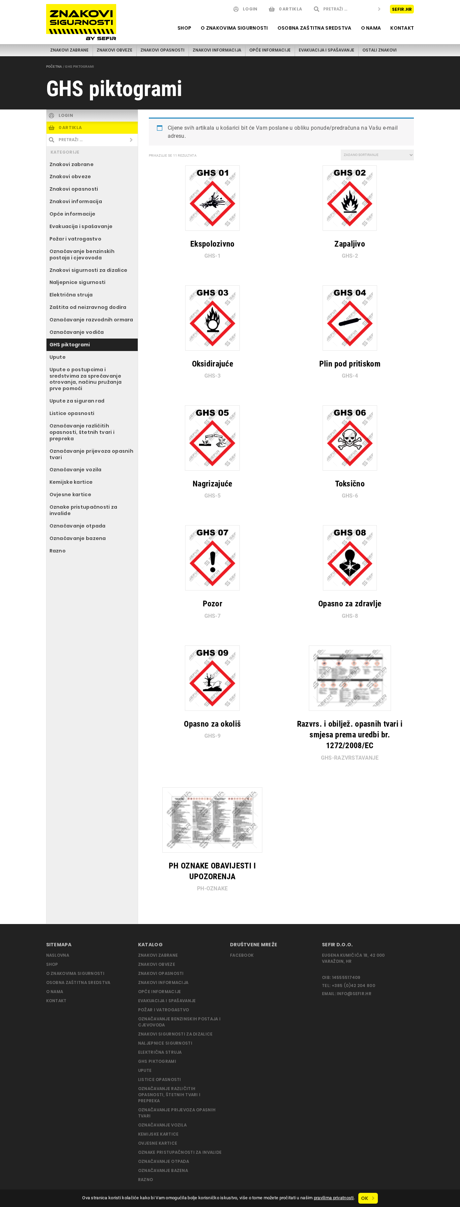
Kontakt (402, 28)
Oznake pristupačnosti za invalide (84, 510)
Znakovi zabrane (69, 50)
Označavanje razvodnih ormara (91, 319)
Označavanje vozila (76, 469)
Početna (54, 66)
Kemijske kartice (71, 482)
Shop (184, 28)
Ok (364, 1198)
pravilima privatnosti (334, 1197)
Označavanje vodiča (77, 332)
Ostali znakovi (379, 50)
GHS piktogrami (70, 344)
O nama (371, 28)
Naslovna (57, 955)
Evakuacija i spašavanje (326, 50)
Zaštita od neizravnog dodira (88, 307)
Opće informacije (270, 50)
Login (250, 9)
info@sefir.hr (354, 993)
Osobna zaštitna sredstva (314, 28)
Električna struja (71, 294)
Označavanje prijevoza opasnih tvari (91, 454)
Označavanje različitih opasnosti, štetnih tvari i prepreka (82, 432)
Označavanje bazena (78, 538)
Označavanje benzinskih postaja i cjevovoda (82, 254)
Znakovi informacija (217, 50)
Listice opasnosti (72, 413)
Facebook (242, 955)
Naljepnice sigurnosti (78, 282)
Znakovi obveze (114, 50)
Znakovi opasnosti (162, 50)
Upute (58, 357)
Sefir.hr (402, 9)
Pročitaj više (209, 252)
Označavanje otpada (78, 525)
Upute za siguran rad (77, 401)
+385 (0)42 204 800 (353, 985)
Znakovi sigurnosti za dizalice (89, 270)
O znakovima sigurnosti (234, 28)
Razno (58, 550)
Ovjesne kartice (70, 494)
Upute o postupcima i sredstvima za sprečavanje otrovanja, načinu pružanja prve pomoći (86, 379)
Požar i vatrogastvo (75, 238)
